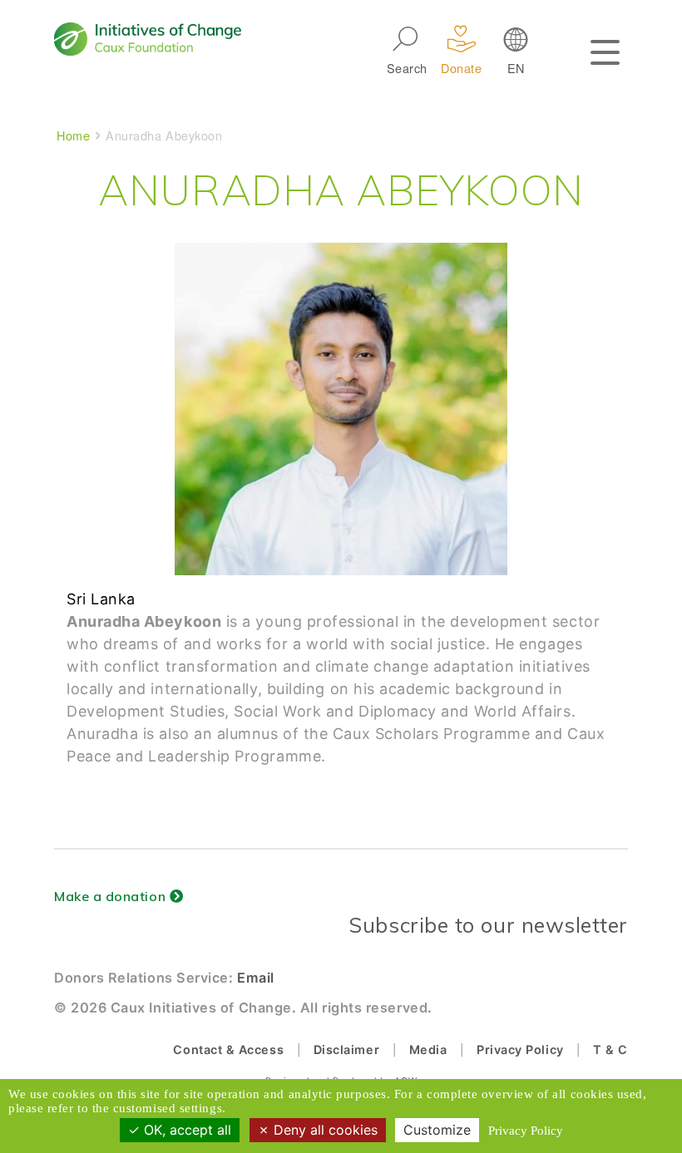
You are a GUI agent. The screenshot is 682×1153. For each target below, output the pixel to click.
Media (428, 1049)
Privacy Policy (520, 1049)
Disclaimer (346, 1049)
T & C (610, 1049)
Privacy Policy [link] (525, 1130)
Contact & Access (228, 1049)
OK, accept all (185, 1129)
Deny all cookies (323, 1129)
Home (73, 135)
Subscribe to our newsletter (488, 925)
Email (255, 977)
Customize (437, 1129)
